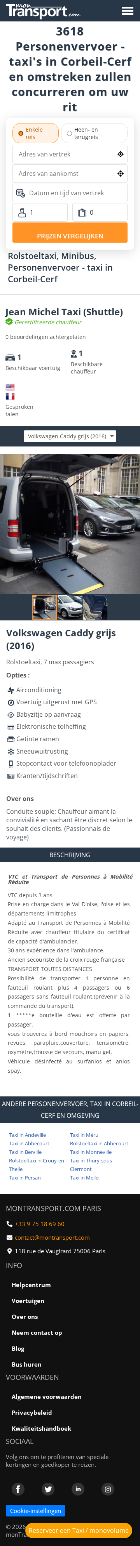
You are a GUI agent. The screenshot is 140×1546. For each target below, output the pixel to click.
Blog (18, 1348)
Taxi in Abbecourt (29, 1143)
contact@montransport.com (52, 1237)
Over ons (25, 1316)
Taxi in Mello (84, 1177)
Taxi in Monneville (91, 1151)
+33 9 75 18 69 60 (40, 1224)
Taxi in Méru (84, 1134)
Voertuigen (28, 1301)
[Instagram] (108, 1489)
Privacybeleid (32, 1412)
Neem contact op (37, 1332)
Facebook (18, 1489)
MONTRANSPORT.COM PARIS (53, 1208)
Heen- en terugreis (86, 133)
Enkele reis (34, 133)
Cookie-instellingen (35, 1511)
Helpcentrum (31, 1285)
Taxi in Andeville (27, 1134)
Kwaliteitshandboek (41, 1428)
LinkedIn (78, 1489)
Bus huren (27, 1364)
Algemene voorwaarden (47, 1396)
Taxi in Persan (25, 1177)
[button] (133, 461)
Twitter (48, 1489)
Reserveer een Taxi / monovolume (79, 1530)
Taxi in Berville (25, 1151)
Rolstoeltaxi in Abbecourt (99, 1143)
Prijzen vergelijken (70, 235)
